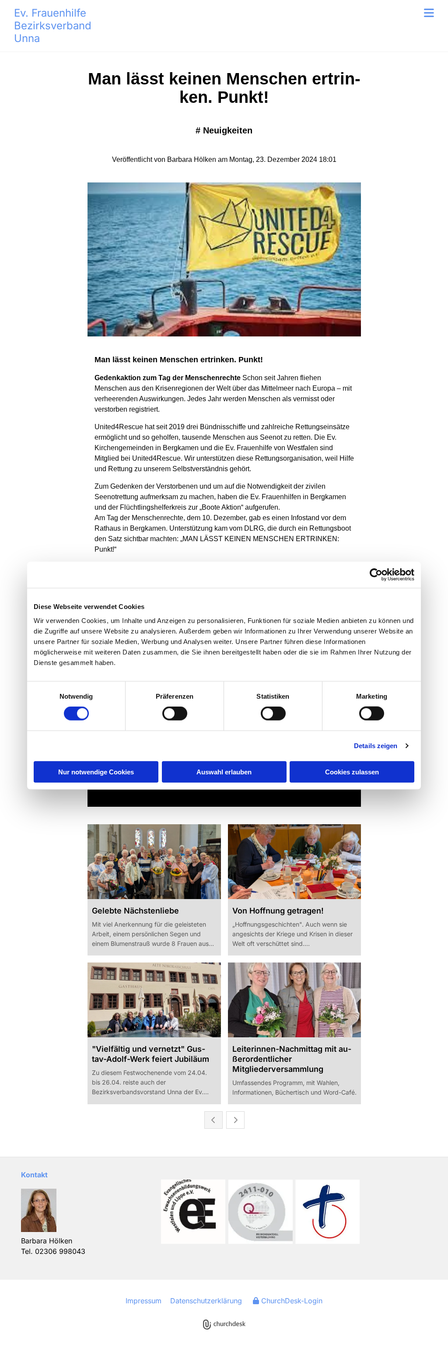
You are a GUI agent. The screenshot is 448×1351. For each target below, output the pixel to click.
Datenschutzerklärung (206, 1300)
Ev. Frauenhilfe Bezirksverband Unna (52, 26)
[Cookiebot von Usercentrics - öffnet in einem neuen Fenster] (376, 574)
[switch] (174, 714)
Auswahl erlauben (224, 771)
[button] (276, 12)
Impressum (143, 1300)
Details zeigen (375, 745)
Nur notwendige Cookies (96, 771)
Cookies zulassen (352, 771)
